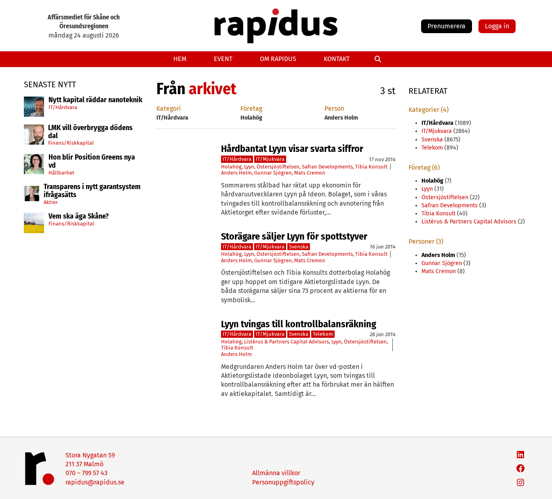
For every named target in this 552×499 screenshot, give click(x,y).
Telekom (323, 334)
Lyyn (249, 167)
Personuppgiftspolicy (283, 482)
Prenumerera (447, 26)
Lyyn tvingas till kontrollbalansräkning (298, 324)
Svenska (298, 247)
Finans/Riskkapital (71, 143)
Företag (251, 108)
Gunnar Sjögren (273, 173)
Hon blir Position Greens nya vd (91, 162)
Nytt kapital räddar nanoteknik (95, 100)
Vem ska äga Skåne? (78, 217)
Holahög (231, 167)
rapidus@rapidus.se (94, 482)
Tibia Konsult (371, 167)
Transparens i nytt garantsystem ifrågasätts (92, 191)
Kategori (168, 108)
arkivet (212, 89)
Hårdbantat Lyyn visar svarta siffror (292, 148)
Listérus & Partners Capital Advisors (286, 342)
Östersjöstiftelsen (278, 167)
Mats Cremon (309, 173)
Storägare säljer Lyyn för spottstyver (294, 236)
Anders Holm (236, 173)
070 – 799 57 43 (86, 473)
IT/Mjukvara (270, 159)
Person (334, 108)
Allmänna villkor (276, 473)
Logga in (497, 26)
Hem (179, 59)
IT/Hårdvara (62, 107)
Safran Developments (327, 167)
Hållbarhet (61, 172)
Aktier (51, 202)
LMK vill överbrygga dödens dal (90, 132)
